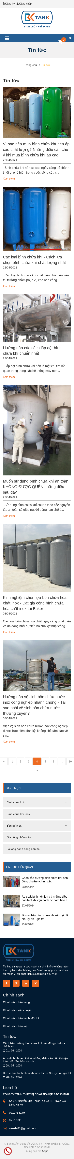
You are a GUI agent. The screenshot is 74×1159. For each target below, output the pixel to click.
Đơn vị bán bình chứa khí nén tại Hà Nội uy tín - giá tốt (45, 917)
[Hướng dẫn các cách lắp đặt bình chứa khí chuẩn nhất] (37, 318)
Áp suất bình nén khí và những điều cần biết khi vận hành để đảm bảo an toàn (45, 898)
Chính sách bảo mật (15, 1026)
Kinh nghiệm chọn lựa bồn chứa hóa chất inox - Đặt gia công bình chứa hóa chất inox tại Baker (35, 603)
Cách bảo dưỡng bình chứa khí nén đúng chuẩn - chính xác (45, 879)
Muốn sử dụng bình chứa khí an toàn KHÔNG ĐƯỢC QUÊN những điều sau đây (35, 486)
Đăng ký (10, 3)
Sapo (45, 1151)
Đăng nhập (25, 3)
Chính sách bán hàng (16, 1002)
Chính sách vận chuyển (17, 1010)
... (62, 761)
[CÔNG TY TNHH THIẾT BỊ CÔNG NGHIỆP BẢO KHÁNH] (37, 19)
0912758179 (17, 1112)
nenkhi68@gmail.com (22, 1128)
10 (70, 761)
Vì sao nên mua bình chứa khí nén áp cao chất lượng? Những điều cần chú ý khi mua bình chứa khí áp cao (36, 149)
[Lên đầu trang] (60, 1152)
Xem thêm (9, 178)
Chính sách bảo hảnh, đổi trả (21, 1018)
